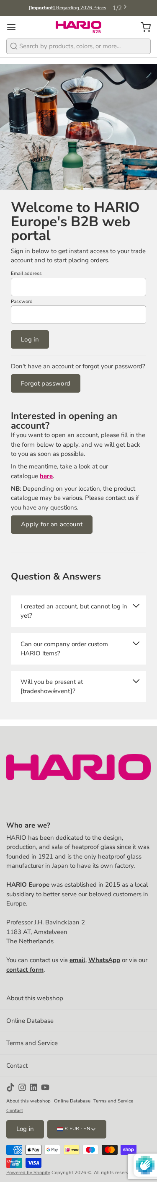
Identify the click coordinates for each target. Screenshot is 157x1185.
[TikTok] (10, 1087)
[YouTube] (45, 1087)
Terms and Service (32, 1043)
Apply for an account (52, 524)
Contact (17, 1065)
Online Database (30, 1021)
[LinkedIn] (33, 1087)
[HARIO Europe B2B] (78, 27)
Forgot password (46, 383)
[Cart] (142, 27)
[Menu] (14, 27)
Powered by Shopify (28, 1172)
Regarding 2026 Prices (67, 8)
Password (22, 301)
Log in (30, 339)
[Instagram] (22, 1087)
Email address (26, 273)
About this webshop (34, 998)
